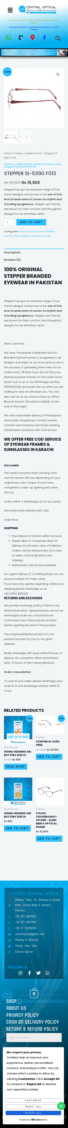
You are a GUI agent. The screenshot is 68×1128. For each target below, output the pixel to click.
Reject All (33, 1106)
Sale (58, 164)
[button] (10, 10)
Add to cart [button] (49, 756)
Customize (33, 1100)
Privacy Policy (22, 1015)
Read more (15, 766)
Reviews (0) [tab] (12, 260)
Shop (11, 1001)
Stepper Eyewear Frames (20, 166)
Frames (18, 153)
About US (16, 1008)
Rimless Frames (44, 164)
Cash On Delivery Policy (32, 1022)
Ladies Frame (33, 153)
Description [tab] (12, 252)
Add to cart (31, 222)
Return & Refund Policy (32, 1029)
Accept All (33, 1113)
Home (7, 153)
